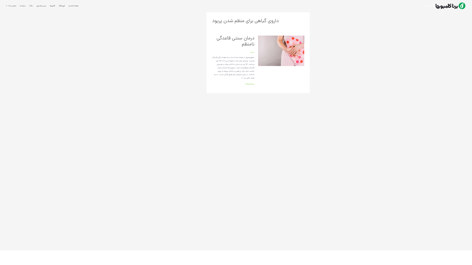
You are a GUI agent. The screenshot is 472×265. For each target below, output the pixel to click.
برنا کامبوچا (430, 6)
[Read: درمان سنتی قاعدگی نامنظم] (281, 51)
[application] (7, 6)
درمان (252, 52)
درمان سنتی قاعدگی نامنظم (235, 41)
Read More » (249, 84)
